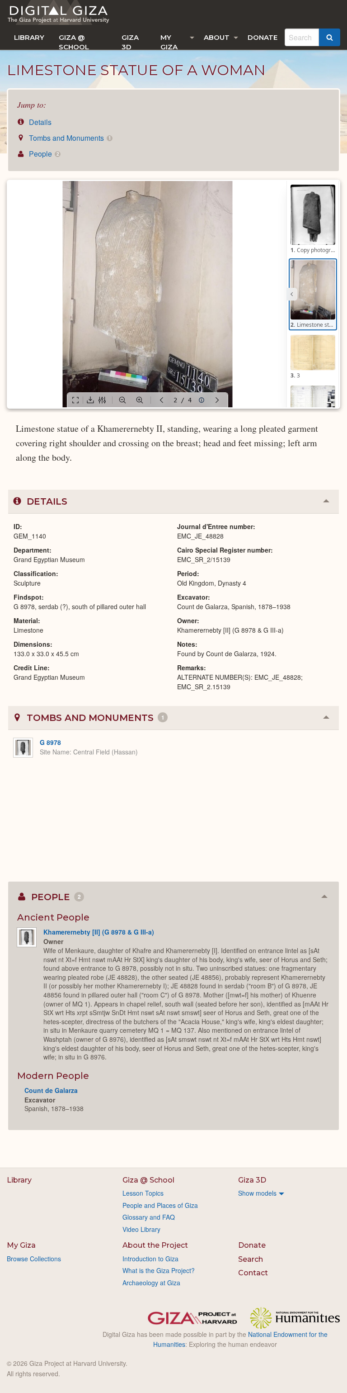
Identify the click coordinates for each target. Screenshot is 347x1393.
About (217, 37)
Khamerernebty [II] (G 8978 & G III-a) (98, 931)
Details (39, 122)
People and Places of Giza (160, 1205)
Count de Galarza (51, 1090)
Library (29, 37)
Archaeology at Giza (151, 1282)
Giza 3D (130, 41)
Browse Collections (34, 1258)
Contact (253, 1273)
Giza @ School (74, 41)
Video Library (141, 1229)
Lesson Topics (143, 1192)
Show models (257, 1193)
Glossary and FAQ (148, 1216)
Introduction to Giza (150, 1258)
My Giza (169, 41)
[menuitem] (29, 37)
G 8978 (50, 742)
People (43, 153)
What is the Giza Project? (158, 1270)
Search (250, 1259)
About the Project (155, 1245)
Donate (262, 37)
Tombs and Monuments (69, 138)
